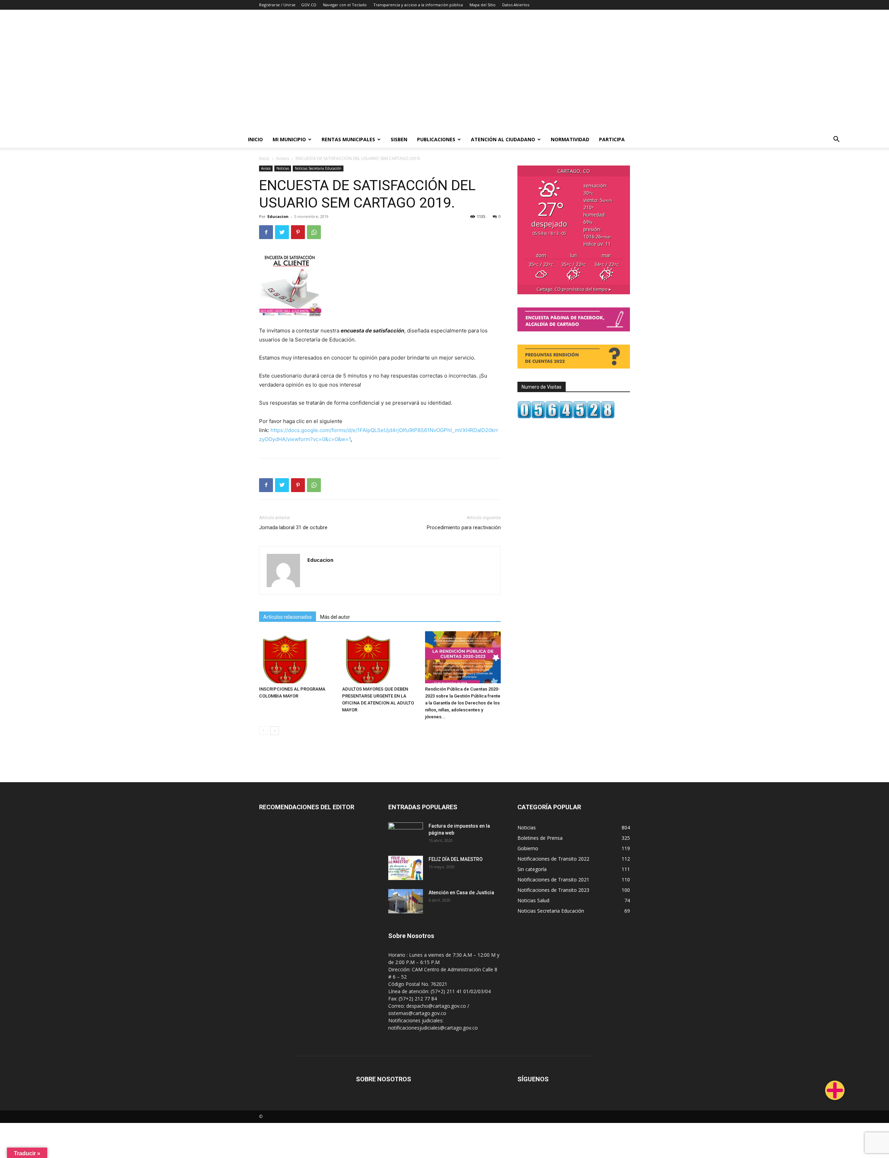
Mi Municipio (289, 139)
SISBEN (399, 139)
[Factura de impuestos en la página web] (405, 834)
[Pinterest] (298, 232)
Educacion (278, 216)
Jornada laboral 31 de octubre (293, 527)
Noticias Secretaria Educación (318, 168)
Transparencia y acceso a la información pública (418, 4)
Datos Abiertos (515, 4)
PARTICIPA (612, 139)
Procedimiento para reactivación (464, 527)
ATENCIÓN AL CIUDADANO (503, 139)
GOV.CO (308, 4)
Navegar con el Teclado (345, 4)
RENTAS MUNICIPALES (348, 139)
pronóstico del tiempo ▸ (574, 289)
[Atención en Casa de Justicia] (405, 901)
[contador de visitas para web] (566, 416)
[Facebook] (266, 232)
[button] (836, 140)
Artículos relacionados (287, 617)
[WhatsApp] (314, 232)
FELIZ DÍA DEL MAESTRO (456, 859)
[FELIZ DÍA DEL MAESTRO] (405, 868)
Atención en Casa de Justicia (461, 892)
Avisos (282, 158)
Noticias (282, 168)
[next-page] (274, 730)
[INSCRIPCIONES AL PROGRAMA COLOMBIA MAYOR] (297, 657)
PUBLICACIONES (436, 139)
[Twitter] (282, 232)
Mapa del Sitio (483, 4)
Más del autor (335, 617)
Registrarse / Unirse (277, 4)
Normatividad (570, 139)
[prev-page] (263, 730)
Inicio (255, 139)
